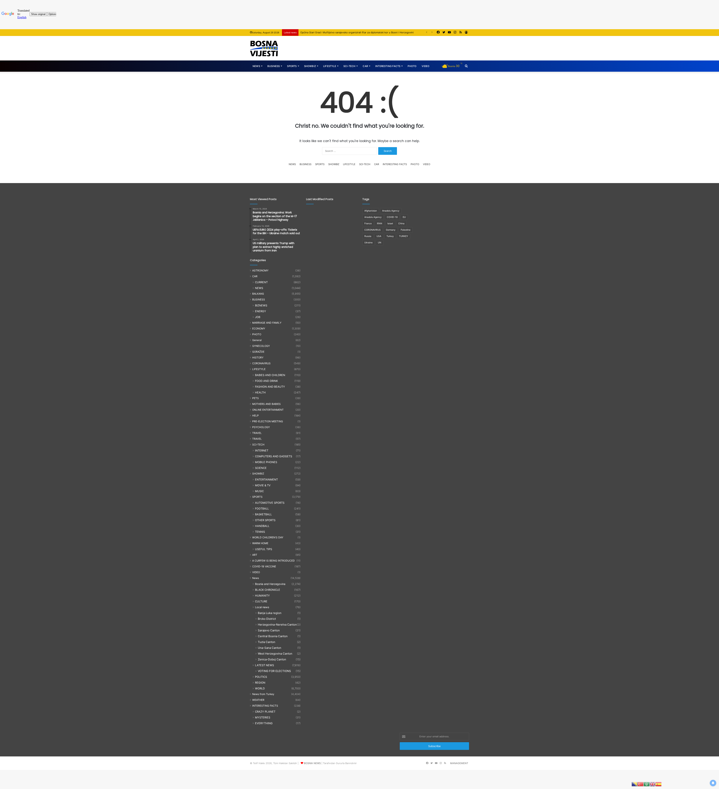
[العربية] (647, 783)
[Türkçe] (641, 783)
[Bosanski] (635, 783)
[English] (653, 783)
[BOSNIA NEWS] (264, 48)
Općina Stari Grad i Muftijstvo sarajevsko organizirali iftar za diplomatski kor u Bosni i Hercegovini (357, 32)
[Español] (659, 783)
